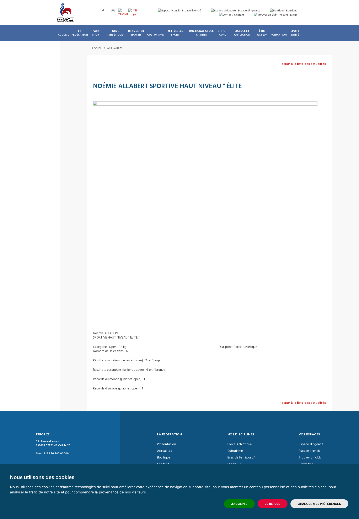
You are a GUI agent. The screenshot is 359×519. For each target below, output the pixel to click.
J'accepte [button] (239, 503)
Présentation (166, 444)
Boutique (163, 457)
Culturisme (235, 451)
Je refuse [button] (272, 503)
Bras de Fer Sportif (241, 457)
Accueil (97, 48)
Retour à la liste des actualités (303, 64)
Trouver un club (310, 457)
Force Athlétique (239, 444)
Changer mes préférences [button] (319, 503)
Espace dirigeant (311, 444)
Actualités (114, 48)
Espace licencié (310, 451)
